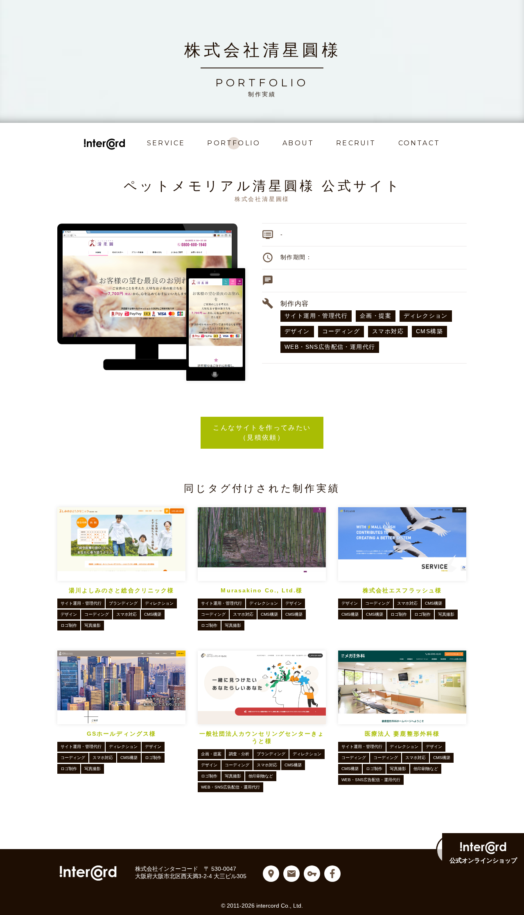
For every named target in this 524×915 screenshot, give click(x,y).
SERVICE (166, 143)
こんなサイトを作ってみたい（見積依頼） (268, 432)
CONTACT (419, 143)
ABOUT (298, 143)
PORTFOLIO (233, 143)
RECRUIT (356, 143)
